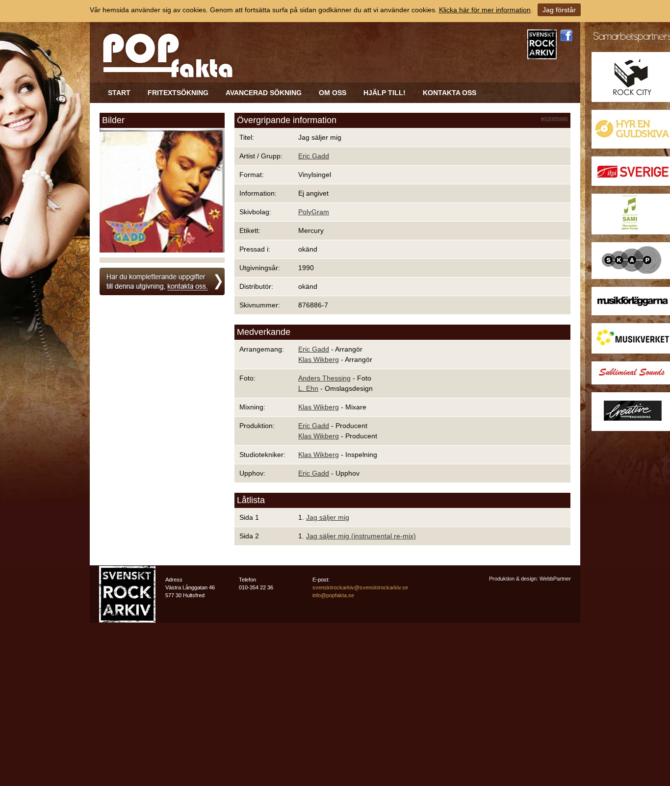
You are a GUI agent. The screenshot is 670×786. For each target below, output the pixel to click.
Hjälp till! (384, 93)
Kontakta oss (449, 93)
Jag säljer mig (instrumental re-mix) (361, 536)
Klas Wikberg (318, 359)
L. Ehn (308, 388)
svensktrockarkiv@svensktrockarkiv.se (360, 587)
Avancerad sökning (264, 93)
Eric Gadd (313, 156)
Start (119, 93)
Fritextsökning (178, 93)
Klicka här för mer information (485, 10)
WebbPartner (555, 579)
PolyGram (313, 212)
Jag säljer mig (327, 517)
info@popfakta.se (333, 595)
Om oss (332, 93)
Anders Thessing (324, 378)
